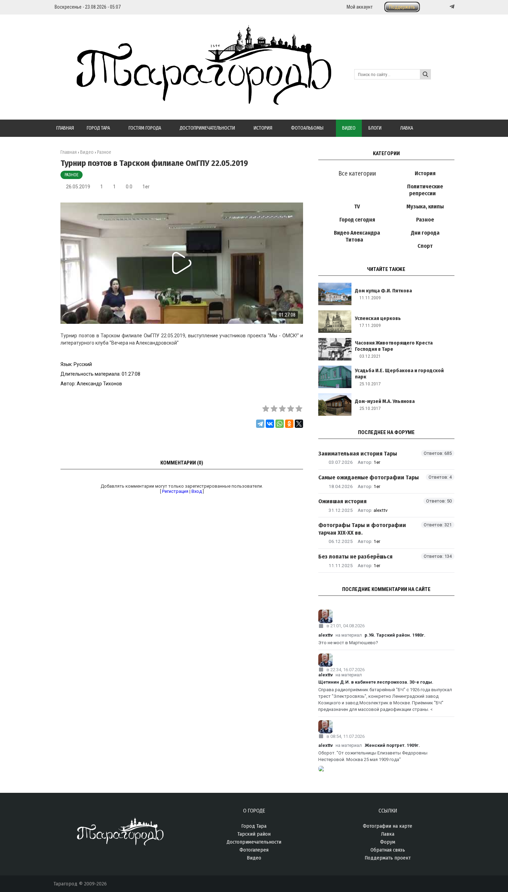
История (425, 173)
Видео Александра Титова (357, 236)
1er (146, 186)
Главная (68, 152)
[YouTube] (444, 6)
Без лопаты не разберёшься (355, 556)
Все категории (357, 173)
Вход (196, 491)
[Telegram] (451, 6)
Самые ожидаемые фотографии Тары (368, 477)
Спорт (425, 246)
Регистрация (175, 491)
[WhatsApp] (279, 424)
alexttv (381, 510)
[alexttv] (386, 616)
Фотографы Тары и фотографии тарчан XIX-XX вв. (362, 529)
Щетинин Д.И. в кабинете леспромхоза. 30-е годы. (375, 682)
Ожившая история (342, 501)
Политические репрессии (425, 190)
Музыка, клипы (425, 206)
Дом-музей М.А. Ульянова (385, 401)
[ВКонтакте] (270, 424)
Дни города (425, 232)
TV (357, 206)
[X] (299, 424)
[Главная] (192, 101)
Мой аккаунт (360, 7)
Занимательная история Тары (357, 453)
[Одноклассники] (289, 424)
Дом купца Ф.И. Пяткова (383, 291)
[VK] (437, 6)
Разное (71, 174)
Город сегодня (357, 219)
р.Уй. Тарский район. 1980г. (395, 635)
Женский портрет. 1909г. (392, 745)
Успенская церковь (378, 318)
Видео (87, 152)
